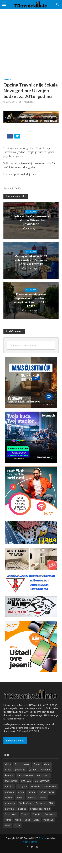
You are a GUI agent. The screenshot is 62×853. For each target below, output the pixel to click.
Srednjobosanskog (40, 808)
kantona (9, 775)
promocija (10, 803)
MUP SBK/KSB (42, 780)
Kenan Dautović (25, 775)
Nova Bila (35, 786)
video (18, 819)
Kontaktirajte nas (15, 740)
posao (43, 797)
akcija (8, 764)
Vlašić (8, 825)
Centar (36, 764)
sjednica (22, 808)
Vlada (36, 819)
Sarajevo (40, 803)
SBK (51, 803)
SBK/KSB (9, 808)
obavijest (9, 792)
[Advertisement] (31, 43)
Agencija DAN (30, 841)
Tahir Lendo (11, 814)
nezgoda (22, 786)
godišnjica (20, 769)
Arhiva (7, 79)
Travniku (37, 814)
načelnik (9, 786)
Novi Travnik (50, 786)
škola (17, 825)
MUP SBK (26, 780)
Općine (9, 797)
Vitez (27, 819)
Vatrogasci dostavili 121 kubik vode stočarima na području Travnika (31, 260)
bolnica (25, 764)
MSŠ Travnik (11, 780)
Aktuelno (31, 212)
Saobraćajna (25, 803)
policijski (32, 797)
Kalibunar (46, 769)
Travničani (50, 814)
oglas (21, 792)
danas (47, 764)
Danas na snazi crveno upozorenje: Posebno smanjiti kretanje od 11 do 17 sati (31, 300)
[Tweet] (17, 137)
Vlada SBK (48, 819)
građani (33, 769)
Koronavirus (43, 775)
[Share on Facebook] (10, 137)
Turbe (8, 819)
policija (20, 797)
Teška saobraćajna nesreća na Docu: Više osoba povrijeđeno (31, 220)
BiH (16, 764)
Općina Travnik (46, 792)
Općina (31, 792)
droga (8, 769)
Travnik (25, 814)
